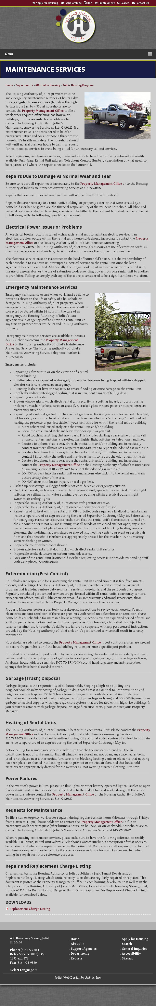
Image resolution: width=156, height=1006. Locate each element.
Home (9, 85)
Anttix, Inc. (93, 978)
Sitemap (127, 958)
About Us (77, 944)
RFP (89, 3)
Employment (107, 3)
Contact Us (142, 3)
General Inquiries (134, 949)
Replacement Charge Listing (30, 909)
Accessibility (131, 954)
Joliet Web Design (67, 978)
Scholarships (73, 3)
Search (125, 3)
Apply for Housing (47, 3)
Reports (76, 958)
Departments (24, 85)
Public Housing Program (78, 85)
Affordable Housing (47, 85)
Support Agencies (84, 949)
